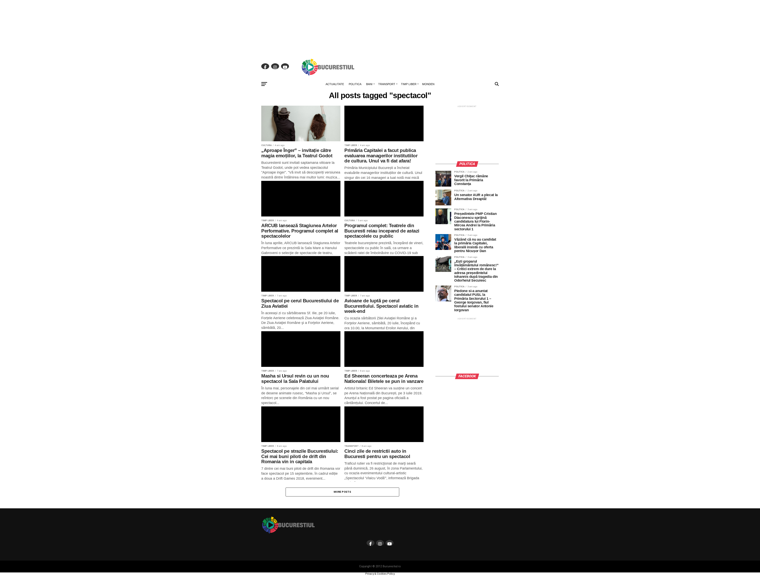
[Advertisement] (380, 27)
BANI (369, 84)
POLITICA (355, 84)
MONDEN (428, 84)
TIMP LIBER (408, 84)
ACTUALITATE (335, 84)
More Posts (342, 491)
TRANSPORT (386, 84)
